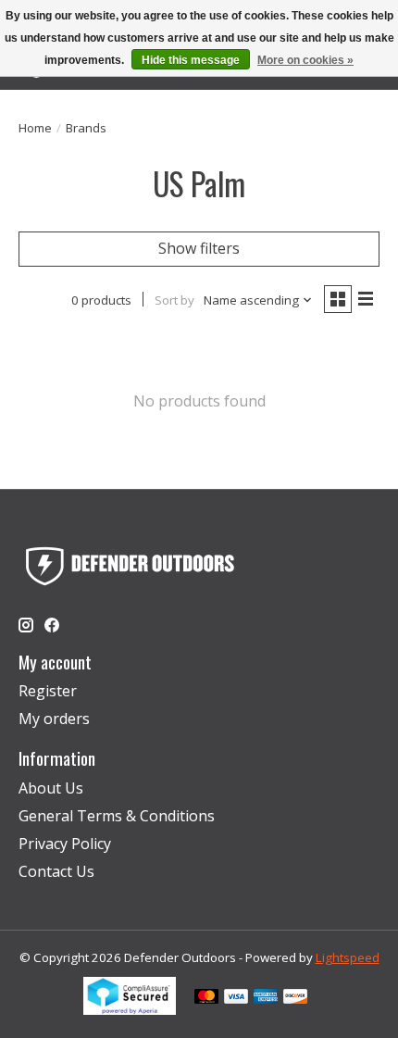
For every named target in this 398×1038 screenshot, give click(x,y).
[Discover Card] (295, 998)
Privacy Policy (65, 843)
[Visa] (236, 998)
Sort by (174, 300)
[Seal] (129, 1009)
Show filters (199, 248)
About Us (51, 788)
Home (35, 127)
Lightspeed (347, 957)
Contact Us (56, 871)
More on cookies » (305, 60)
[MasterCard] (206, 998)
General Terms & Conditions (117, 816)
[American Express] (266, 998)
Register (48, 691)
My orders (54, 718)
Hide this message (191, 60)
